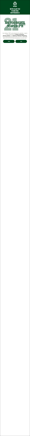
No (21, 41)
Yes (9, 41)
